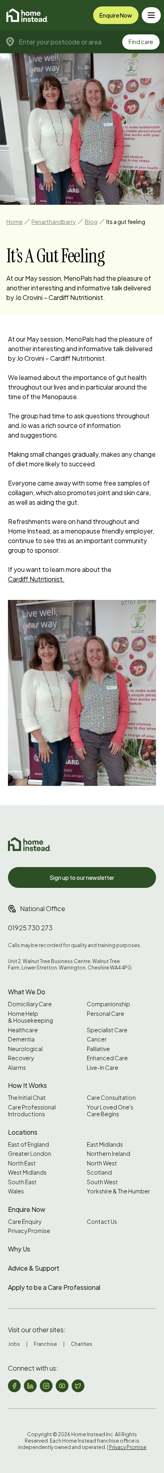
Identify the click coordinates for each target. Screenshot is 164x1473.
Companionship (108, 1004)
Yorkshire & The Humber (118, 1191)
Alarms (17, 1067)
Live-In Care (102, 1067)
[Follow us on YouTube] (62, 1385)
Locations (22, 1132)
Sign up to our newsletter (82, 877)
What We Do (26, 991)
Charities (81, 1344)
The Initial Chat (27, 1097)
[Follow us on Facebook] (14, 1385)
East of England (28, 1144)
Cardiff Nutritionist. (36, 579)
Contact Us (102, 1221)
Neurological (25, 1048)
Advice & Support (33, 1268)
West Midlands (27, 1172)
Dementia (21, 1039)
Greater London (29, 1153)
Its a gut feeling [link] (125, 221)
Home (14, 221)
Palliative (98, 1048)
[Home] (27, 15)
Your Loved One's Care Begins (110, 1111)
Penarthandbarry (53, 221)
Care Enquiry (24, 1221)
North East (22, 1163)
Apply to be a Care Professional (54, 1287)
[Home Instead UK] (29, 844)
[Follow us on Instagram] (46, 1385)
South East (22, 1182)
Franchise (45, 1344)
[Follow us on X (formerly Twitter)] (78, 1385)
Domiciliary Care (30, 1004)
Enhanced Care (107, 1058)
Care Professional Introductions (32, 1111)
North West (102, 1163)
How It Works (27, 1085)
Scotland (99, 1172)
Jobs (14, 1344)
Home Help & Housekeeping (30, 1017)
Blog (91, 221)
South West (102, 1182)
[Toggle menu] (151, 15)
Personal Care (105, 1013)
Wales (16, 1191)
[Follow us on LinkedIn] (30, 1385)
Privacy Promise (29, 1230)
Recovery (21, 1058)
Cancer (97, 1039)
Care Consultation (111, 1097)
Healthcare (23, 1030)
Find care (141, 41)
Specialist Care (107, 1030)
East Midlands (105, 1144)
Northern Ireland (108, 1153)
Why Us (19, 1249)
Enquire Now (116, 15)
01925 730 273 (30, 927)
